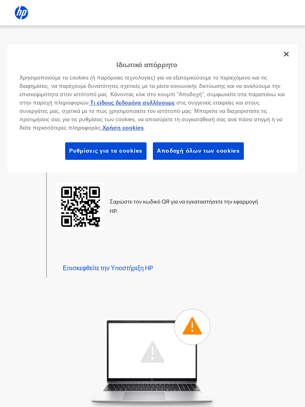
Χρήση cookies (122, 127)
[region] (152, 108)
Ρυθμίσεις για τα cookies (106, 150)
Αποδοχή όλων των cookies (198, 150)
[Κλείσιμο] (286, 54)
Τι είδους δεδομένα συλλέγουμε (132, 102)
